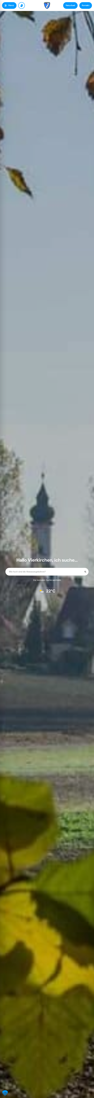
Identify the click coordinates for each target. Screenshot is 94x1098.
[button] (5, 1093)
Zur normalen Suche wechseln (47, 580)
